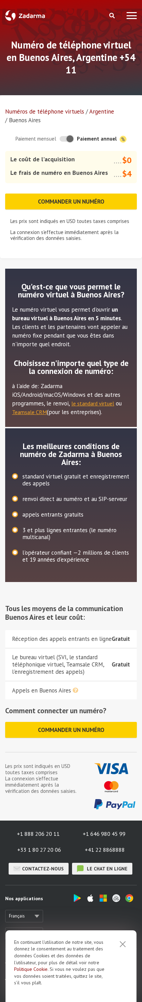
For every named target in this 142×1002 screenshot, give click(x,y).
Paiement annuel (97, 138)
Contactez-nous (43, 869)
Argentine (101, 111)
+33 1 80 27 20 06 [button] (39, 849)
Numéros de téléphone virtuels (44, 111)
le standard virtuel (92, 403)
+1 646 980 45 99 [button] (104, 833)
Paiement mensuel (36, 138)
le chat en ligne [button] (106, 869)
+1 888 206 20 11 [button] (38, 833)
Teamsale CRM (29, 412)
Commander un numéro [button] (71, 201)
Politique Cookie (31, 969)
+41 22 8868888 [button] (105, 849)
